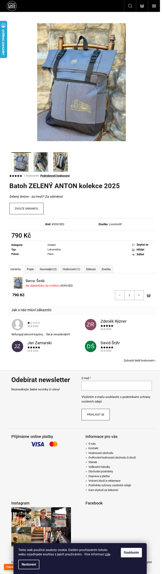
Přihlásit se (95, 414)
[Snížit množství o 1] (120, 295)
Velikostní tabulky (99, 466)
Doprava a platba (99, 476)
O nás (92, 443)
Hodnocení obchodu (100, 453)
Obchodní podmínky (100, 471)
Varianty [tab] (15, 269)
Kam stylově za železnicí (103, 490)
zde (107, 554)
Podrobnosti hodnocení (55, 175)
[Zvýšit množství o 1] (139, 295)
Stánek (92, 462)
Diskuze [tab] (91, 269)
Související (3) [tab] (48, 269)
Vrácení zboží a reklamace (104, 480)
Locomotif (115, 224)
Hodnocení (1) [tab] (71, 269)
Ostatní (52, 244)
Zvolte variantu (26, 208)
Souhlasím (131, 552)
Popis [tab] (30, 269)
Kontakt (93, 448)
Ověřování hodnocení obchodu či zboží (112, 457)
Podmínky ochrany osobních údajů (109, 485)
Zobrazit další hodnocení (139, 360)
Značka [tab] (106, 269)
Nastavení (29, 564)
